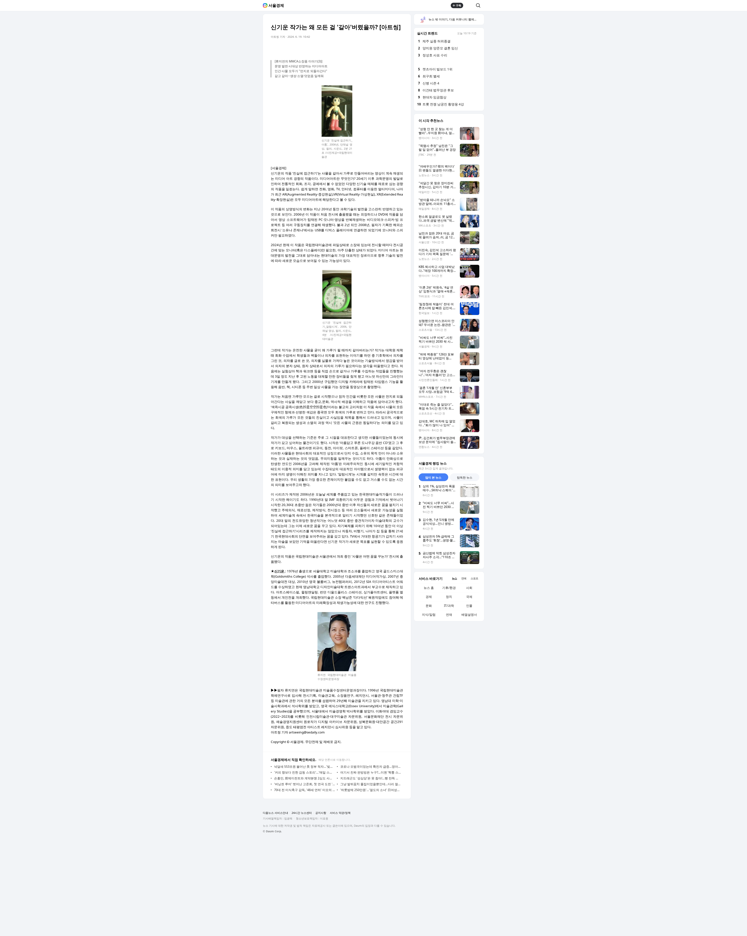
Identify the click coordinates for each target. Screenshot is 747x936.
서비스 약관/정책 (340, 813)
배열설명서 (469, 614)
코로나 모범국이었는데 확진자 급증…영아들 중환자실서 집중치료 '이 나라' (370, 766)
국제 (469, 597)
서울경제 (276, 5)
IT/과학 (449, 606)
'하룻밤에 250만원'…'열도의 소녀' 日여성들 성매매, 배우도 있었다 (370, 790)
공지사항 (320, 813)
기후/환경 (449, 588)
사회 (469, 588)
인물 (469, 606)
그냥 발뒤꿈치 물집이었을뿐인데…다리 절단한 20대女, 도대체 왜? (370, 784)
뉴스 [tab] (454, 578)
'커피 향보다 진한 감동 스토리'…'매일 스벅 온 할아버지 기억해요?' (304, 772)
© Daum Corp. (272, 831)
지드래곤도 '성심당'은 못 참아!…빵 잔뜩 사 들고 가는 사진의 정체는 (370, 778)
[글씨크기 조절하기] (391, 48)
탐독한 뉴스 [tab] (464, 477)
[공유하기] (469, 5)
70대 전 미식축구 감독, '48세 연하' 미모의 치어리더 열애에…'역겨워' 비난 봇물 (304, 790)
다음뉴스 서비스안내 (275, 813)
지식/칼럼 (429, 614)
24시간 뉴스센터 (302, 813)
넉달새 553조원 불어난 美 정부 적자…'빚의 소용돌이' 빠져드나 (304, 766)
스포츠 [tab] (474, 578)
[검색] (479, 5)
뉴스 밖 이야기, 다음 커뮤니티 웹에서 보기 (456, 19)
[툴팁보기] (479, 33)
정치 (449, 597)
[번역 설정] (384, 48)
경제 (429, 597)
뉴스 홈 (429, 588)
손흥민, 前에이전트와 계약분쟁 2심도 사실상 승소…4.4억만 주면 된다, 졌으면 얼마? (304, 778)
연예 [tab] (463, 578)
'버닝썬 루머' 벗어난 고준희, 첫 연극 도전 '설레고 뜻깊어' (304, 784)
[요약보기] (368, 48)
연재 (449, 614)
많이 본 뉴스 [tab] (433, 477)
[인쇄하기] (399, 48)
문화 (429, 606)
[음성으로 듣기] (376, 48)
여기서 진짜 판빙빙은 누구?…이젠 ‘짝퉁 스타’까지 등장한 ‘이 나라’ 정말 (370, 772)
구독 (458, 5)
